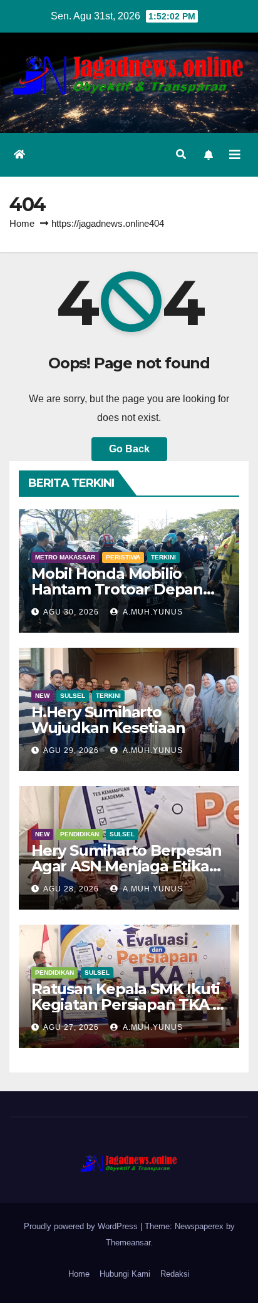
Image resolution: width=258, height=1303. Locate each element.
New (42, 695)
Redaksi (175, 1274)
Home (21, 223)
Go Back (129, 449)
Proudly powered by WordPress (82, 1226)
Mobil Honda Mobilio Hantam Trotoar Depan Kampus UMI (117, 589)
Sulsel (72, 695)
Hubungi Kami (125, 1274)
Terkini (163, 557)
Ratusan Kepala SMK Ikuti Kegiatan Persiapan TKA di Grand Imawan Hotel (128, 1004)
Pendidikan (79, 834)
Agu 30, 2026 (71, 612)
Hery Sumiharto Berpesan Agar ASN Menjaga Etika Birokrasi (126, 866)
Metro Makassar (65, 557)
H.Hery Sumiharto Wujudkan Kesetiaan (108, 720)
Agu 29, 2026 (71, 750)
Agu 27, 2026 (71, 1027)
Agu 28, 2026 (71, 889)
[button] (181, 154)
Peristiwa (123, 557)
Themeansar (128, 1242)
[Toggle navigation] (235, 155)
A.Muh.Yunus (152, 612)
